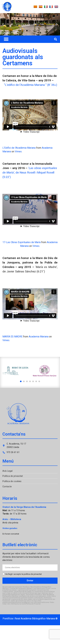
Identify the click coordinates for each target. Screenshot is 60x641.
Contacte (7, 486)
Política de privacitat (12, 476)
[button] (3, 24)
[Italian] (46, 6)
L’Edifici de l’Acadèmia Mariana (19, 147)
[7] (39, 381)
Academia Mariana (38, 336)
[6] (36, 381)
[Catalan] (35, 6)
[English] (56, 6)
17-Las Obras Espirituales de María (21, 242)
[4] (30, 381)
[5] (33, 381)
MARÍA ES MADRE (12, 336)
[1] (20, 381)
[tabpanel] (15, 371)
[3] (26, 381)
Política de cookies (11, 481)
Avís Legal (7, 471)
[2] (23, 381)
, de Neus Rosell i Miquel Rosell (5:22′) (29, 172)
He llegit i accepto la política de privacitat (23, 574)
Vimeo (18, 151)
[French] (51, 6)
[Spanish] (40, 6)
